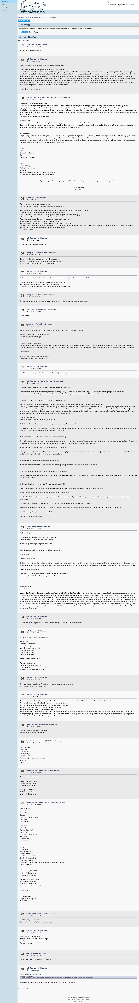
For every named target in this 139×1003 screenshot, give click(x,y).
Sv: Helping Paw (51, 724)
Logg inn (5, 7)
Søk (3, 4)
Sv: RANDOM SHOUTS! (39, 953)
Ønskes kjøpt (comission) (45, 324)
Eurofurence (30, 770)
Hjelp (3, 14)
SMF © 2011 (77, 999)
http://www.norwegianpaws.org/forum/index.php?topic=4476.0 (69, 278)
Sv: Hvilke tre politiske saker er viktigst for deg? (54, 97)
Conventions (30, 44)
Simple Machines (85, 999)
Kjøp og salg (30, 253)
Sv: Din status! (43, 59)
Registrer (5, 11)
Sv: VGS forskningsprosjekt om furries (51, 381)
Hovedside (5, 1)
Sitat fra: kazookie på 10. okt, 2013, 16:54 (30, 974)
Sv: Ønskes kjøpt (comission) (46, 253)
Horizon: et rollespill (44, 527)
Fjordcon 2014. (41, 198)
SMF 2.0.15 (70, 999)
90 (30, 40)
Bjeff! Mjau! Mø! (31, 59)
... (29, 40)
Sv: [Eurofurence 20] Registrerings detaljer (50, 802)
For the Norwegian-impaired (35, 724)
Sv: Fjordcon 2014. (42, 44)
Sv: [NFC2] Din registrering (52, 741)
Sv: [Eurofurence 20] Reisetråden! (47, 770)
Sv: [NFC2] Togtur (49, 913)
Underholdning (31, 527)
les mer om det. (130, 5)
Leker (27, 953)
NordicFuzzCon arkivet (33, 741)
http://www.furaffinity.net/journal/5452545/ (33, 686)
